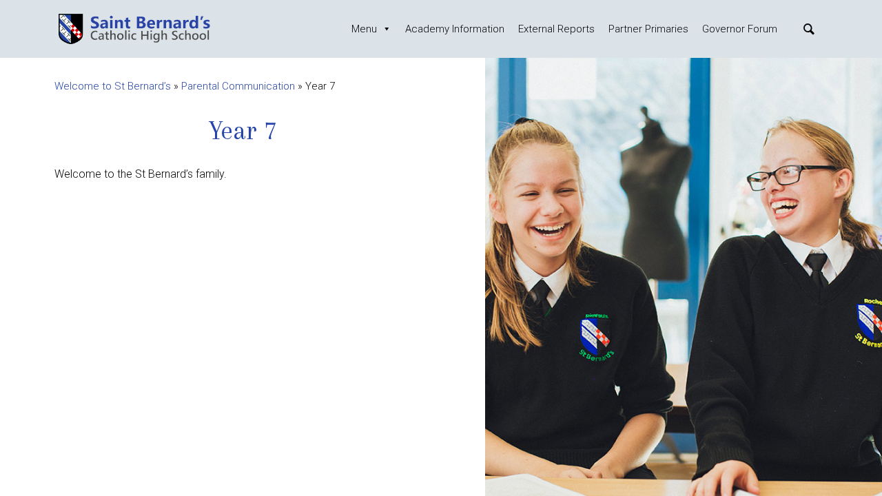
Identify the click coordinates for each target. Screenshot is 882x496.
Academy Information (454, 29)
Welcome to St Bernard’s (112, 86)
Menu (364, 29)
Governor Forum (739, 29)
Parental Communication (238, 86)
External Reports (556, 29)
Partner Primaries (648, 29)
